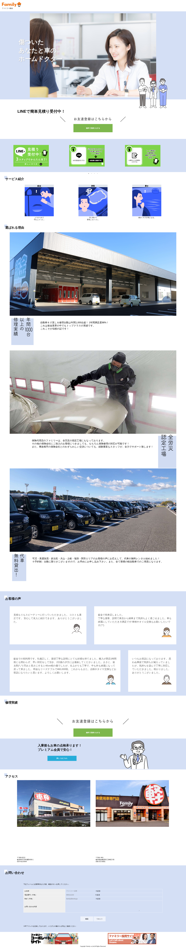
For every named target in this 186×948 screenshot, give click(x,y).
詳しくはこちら (62, 758)
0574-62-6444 (22, 861)
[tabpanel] (37, 155)
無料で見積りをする (93, 128)
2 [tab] (92, 173)
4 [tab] (97, 173)
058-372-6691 (100, 861)
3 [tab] (94, 173)
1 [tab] (89, 173)
